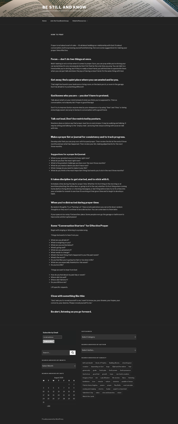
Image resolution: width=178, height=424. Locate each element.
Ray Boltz (117, 385)
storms (101, 389)
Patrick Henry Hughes (90, 385)
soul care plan (128, 385)
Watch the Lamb (88, 396)
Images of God (88, 378)
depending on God (97, 366)
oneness (116, 381)
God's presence (125, 370)
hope (111, 374)
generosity (86, 370)
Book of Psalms (100, 363)
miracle (100, 381)
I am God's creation (122, 374)
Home (44, 21)
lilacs (124, 378)
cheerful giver (127, 363)
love (93, 381)
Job (96, 378)
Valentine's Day (88, 393)
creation (85, 366)
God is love (86, 374)
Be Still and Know (64, 7)
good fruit (96, 374)
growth (104, 374)
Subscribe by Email (50, 332)
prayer (109, 385)
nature (108, 381)
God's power (113, 370)
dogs (108, 366)
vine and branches (108, 393)
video (98, 393)
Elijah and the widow (119, 366)
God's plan (102, 370)
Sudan (108, 389)
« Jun (48, 406)
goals (95, 370)
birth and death (88, 363)
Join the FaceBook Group (59, 21)
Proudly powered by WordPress (52, 419)
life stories (116, 378)
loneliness (86, 381)
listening (131, 378)
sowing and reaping (89, 389)
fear (130, 366)
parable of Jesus (127, 381)
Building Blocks (114, 363)
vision (119, 393)
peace (102, 385)
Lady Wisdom (105, 378)
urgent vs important (120, 389)
